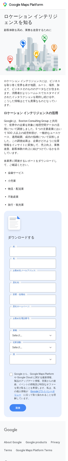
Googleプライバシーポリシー (34, 393)
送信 (18, 407)
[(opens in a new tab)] (11, 430)
